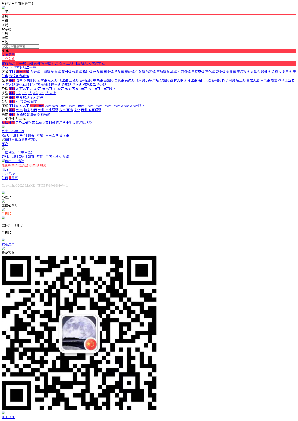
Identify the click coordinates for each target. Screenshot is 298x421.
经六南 (35, 84)
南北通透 (51, 110)
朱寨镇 (77, 71)
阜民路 (265, 80)
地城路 (63, 80)
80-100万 (94, 88)
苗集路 (109, 80)
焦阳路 (31, 80)
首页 (5, 63)
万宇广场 (152, 80)
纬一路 (56, 84)
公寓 (27, 101)
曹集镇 (220, 71)
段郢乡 (266, 71)
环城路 (192, 80)
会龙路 (101, 84)
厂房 (55, 63)
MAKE (30, 185)
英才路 (10, 84)
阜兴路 (77, 84)
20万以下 (22, 88)
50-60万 (70, 88)
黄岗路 (130, 80)
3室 (30, 93)
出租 (30, 63)
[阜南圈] (3, 8)
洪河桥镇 (184, 71)
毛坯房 (21, 114)
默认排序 (8, 122)
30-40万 (47, 88)
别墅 (34, 101)
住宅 (19, 101)
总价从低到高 (25, 122)
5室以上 (50, 93)
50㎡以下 (22, 105)
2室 (24, 93)
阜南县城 (22, 71)
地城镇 (172, 71)
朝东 (27, 110)
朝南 (19, 110)
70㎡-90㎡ (52, 105)
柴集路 (66, 84)
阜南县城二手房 (24, 67)
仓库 (62, 63)
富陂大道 (253, 80)
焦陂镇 (140, 71)
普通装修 (33, 114)
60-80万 (81, 88)
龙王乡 (287, 71)
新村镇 (66, 71)
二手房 (21, 63)
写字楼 (46, 63)
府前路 (42, 80)
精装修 (45, 114)
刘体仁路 (22, 84)
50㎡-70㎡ (37, 105)
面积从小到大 (65, 122)
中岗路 (98, 80)
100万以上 (108, 88)
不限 (12, 71)
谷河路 (216, 80)
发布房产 (8, 54)
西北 (84, 110)
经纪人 (86, 63)
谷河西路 (85, 80)
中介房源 (22, 97)
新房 (12, 63)
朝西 (34, 110)
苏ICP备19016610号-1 (52, 185)
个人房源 (36, 97)
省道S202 (89, 84)
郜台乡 (24, 76)
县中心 (21, 80)
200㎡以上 (137, 105)
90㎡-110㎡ (67, 105)
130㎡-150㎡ (102, 105)
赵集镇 (98, 71)
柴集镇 (56, 71)
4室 (35, 93)
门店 (77, 63)
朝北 (41, 110)
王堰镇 (161, 71)
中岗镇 (45, 71)
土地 (69, 63)
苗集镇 (119, 71)
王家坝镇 (197, 71)
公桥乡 (276, 71)
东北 (77, 110)
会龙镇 (231, 71)
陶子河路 (228, 80)
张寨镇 (151, 71)
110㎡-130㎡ (84, 105)
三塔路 (74, 80)
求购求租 (98, 63)
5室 (41, 93)
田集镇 (109, 71)
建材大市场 (178, 80)
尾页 (14, 178)
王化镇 (210, 71)
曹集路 (119, 80)
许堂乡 (255, 71)
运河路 (53, 80)
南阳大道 (204, 80)
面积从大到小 (86, 122)
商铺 (37, 63)
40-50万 (58, 88)
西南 (69, 110)
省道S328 (277, 80)
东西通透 (94, 110)
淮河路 (140, 80)
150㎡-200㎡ (120, 105)
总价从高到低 (45, 122)
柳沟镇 (87, 71)
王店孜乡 (243, 71)
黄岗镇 (130, 71)
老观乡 (14, 76)
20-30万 (35, 88)
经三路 (241, 80)
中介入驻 (8, 59)
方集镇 (35, 71)
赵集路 (164, 80)
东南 (62, 110)
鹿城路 (45, 84)
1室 (18, 93)
